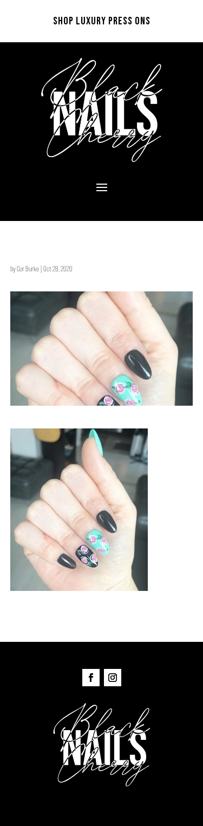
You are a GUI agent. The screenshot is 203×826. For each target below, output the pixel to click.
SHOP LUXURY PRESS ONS (101, 21)
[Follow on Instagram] (112, 677)
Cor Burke (28, 268)
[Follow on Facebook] (91, 677)
